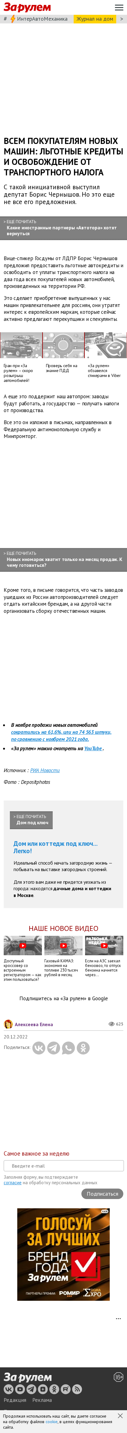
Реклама (42, 1400)
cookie (52, 1421)
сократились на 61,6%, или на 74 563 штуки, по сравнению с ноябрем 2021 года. (61, 736)
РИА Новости (45, 770)
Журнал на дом (95, 18)
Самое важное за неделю (36, 1153)
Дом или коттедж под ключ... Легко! (56, 847)
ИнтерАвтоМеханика (42, 18)
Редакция (15, 1400)
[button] (121, 1416)
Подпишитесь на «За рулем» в (63, 998)
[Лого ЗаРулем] (27, 7)
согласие (13, 1182)
